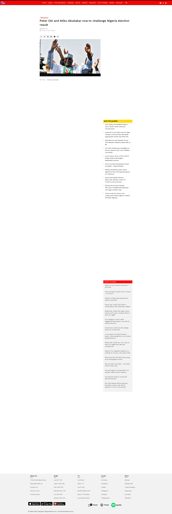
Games (127, 480)
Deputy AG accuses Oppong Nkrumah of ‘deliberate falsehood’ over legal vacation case (117, 188)
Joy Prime (80, 487)
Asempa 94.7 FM (59, 491)
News (50, 3)
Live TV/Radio (103, 3)
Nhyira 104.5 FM (59, 498)
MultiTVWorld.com (83, 491)
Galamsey (128, 491)
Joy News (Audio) (83, 498)
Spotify (118, 505)
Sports (78, 3)
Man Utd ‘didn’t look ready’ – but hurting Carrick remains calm (117, 365)
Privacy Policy (35, 494)
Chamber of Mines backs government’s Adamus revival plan (116, 300)
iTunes (106, 505)
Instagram (104, 491)
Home (44, 3)
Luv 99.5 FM (58, 494)
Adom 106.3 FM (59, 483)
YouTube (104, 480)
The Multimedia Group (38, 480)
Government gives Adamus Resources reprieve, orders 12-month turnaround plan (115, 180)
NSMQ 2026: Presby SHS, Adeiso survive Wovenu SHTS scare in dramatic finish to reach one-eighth (117, 314)
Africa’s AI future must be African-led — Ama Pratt (117, 287)
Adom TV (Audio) (83, 494)
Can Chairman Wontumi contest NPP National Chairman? (116, 378)
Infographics (105, 498)
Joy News (80, 480)
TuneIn (95, 505)
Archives (128, 494)
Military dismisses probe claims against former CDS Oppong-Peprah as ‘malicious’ (117, 172)
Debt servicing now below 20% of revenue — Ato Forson (118, 293)
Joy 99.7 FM (58, 480)
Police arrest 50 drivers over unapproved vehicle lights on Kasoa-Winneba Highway (117, 196)
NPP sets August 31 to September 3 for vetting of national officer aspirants (117, 372)
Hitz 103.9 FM (58, 487)
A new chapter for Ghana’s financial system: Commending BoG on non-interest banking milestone (118, 337)
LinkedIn (104, 494)
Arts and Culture (60, 3)
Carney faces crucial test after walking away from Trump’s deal (116, 329)
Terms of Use (34, 491)
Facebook (104, 483)
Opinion (84, 3)
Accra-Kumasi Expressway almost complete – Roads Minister (117, 165)
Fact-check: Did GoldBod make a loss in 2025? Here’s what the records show (116, 127)
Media (112, 3)
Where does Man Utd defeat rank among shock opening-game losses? (117, 359)
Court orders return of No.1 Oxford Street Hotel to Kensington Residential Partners (117, 158)
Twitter (103, 487)
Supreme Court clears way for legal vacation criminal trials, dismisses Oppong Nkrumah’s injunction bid (117, 135)
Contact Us (34, 487)
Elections (119, 3)
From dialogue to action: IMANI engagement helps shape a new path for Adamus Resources (117, 322)
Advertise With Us (36, 483)
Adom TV (80, 483)
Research (92, 3)
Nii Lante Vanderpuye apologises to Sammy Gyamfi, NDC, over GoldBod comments (117, 150)
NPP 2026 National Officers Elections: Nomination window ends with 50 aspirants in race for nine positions (116, 386)
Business (71, 3)
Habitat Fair (129, 483)
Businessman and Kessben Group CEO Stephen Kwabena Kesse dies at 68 (117, 142)
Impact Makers (130, 487)
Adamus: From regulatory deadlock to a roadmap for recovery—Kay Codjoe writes (117, 352)
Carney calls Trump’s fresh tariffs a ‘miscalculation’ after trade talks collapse (117, 306)
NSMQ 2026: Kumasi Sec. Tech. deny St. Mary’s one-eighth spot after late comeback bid (117, 345)
